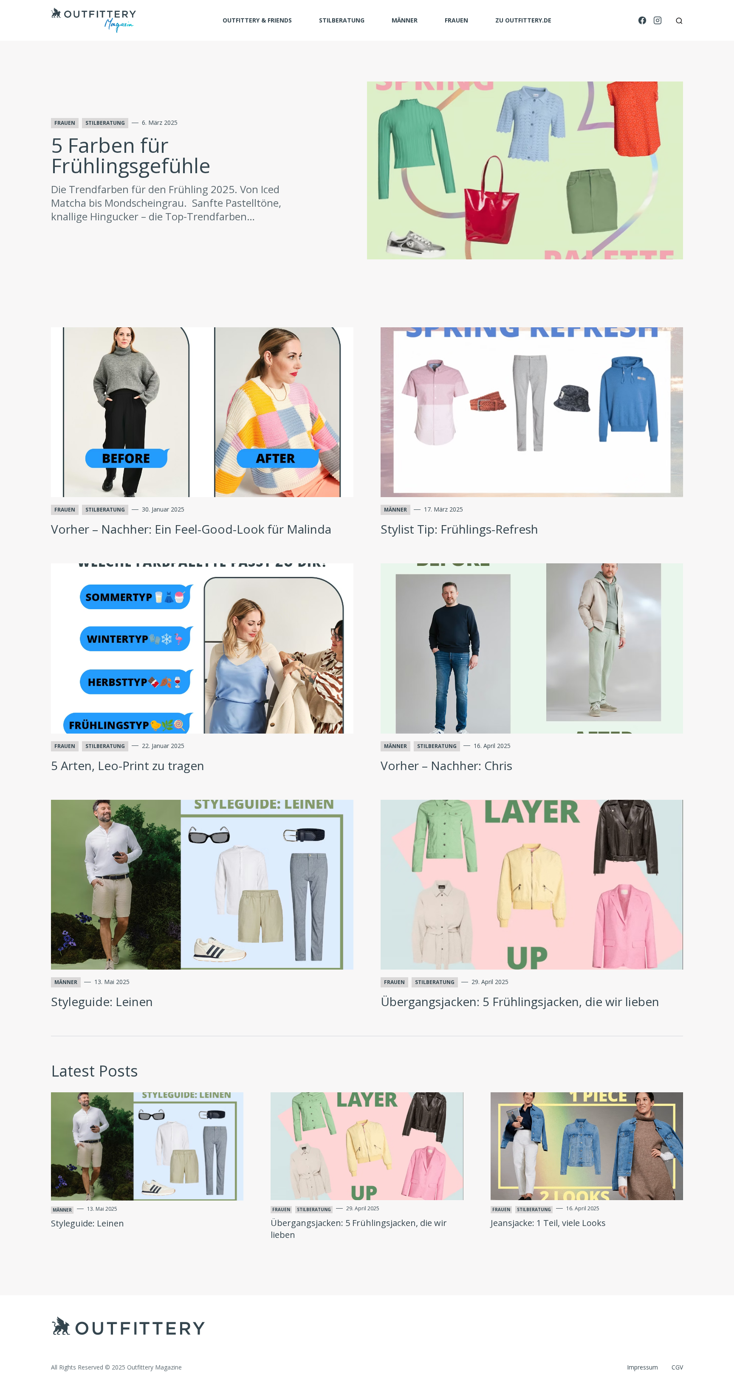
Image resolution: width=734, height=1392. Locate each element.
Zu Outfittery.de (523, 20)
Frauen (456, 20)
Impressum (642, 1367)
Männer (405, 20)
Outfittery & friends (257, 20)
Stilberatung (341, 20)
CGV (677, 1367)
